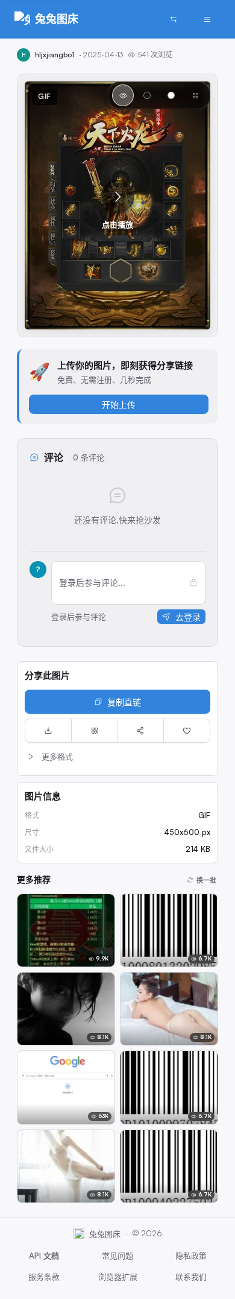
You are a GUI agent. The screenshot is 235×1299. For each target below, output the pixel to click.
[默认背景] (123, 95)
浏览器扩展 (117, 1277)
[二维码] (94, 731)
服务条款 (44, 1277)
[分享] (141, 731)
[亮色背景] (171, 95)
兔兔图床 (56, 18)
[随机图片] (173, 19)
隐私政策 (191, 1255)
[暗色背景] (147, 95)
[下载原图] (48, 731)
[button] (117, 205)
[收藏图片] (186, 731)
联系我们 (191, 1277)
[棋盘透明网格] (195, 95)
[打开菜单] (207, 19)
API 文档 (44, 1255)
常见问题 (117, 1255)
